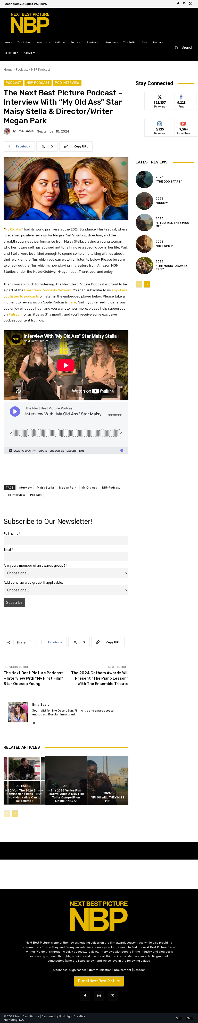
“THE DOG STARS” (169, 181)
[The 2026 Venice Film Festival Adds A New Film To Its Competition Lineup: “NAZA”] (65, 780)
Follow (160, 96)
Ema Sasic (25, 131)
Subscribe (183, 123)
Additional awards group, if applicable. (33, 582)
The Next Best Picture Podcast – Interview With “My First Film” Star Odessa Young (33, 678)
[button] (182, 48)
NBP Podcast (40, 69)
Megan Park (67, 487)
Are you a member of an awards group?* (35, 565)
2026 (107, 792)
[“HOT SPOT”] (144, 244)
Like (181, 96)
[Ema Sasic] (8, 131)
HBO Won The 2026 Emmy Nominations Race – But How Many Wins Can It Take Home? (24, 796)
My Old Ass (89, 487)
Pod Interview (67, 83)
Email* (8, 549)
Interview (25, 487)
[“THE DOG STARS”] (144, 179)
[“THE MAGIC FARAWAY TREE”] (144, 265)
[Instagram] (184, 4)
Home (8, 69)
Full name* (12, 533)
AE (65, 786)
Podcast (22, 69)
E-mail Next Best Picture (99, 981)
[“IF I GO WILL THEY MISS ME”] (107, 780)
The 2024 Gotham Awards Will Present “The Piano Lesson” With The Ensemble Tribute (99, 678)
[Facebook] (178, 4)
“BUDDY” (162, 203)
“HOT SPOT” (165, 246)
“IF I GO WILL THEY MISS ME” (108, 799)
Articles (23, 786)
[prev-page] (7, 813)
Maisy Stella (45, 487)
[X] (190, 4)
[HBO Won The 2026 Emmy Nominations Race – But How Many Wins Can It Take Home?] (24, 780)
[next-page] (15, 813)
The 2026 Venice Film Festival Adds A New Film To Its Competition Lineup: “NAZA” (66, 796)
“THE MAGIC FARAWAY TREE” (171, 267)
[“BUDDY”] (144, 201)
